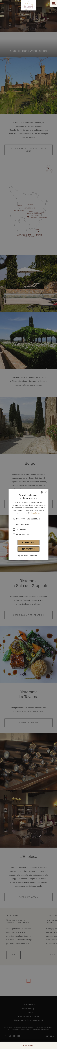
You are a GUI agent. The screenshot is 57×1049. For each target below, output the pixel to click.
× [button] (46, 492)
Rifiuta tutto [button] (28, 549)
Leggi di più (35, 513)
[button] (28, 555)
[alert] (28, 524)
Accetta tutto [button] (28, 542)
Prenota (28, 1045)
